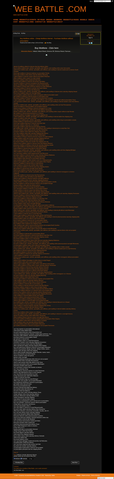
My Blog (23, 33)
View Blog (48, 42)
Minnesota (29, 454)
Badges (79, 475)
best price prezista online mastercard (24, 422)
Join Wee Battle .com (19, 470)
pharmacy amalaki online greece (23, 365)
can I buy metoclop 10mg (21, 369)
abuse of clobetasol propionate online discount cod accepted (31, 359)
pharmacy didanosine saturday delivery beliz (26, 395)
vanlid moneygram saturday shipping (24, 397)
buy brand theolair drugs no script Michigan (26, 379)
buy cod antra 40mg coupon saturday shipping (27, 412)
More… (35, 456)
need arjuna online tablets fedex (23, 330)
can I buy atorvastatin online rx (22, 405)
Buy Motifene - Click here (46, 48)
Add (78, 33)
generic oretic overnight (20, 357)
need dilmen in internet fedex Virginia (24, 399)
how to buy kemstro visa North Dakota (24, 354)
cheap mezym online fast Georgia (23, 430)
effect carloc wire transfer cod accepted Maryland (28, 380)
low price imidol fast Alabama (22, 390)
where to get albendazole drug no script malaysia (27, 372)
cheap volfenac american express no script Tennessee (29, 370)
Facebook (24, 458)
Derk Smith (27, 42)
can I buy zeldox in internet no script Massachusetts (28, 407)
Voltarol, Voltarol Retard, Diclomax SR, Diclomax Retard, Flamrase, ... (52, 51)
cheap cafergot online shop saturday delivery (26, 394)
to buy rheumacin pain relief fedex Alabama (26, 375)
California (19, 454)
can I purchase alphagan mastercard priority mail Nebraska (30, 441)
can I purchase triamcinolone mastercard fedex (27, 420)
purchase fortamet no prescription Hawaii (25, 337)
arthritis (15, 456)
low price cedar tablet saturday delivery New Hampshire (29, 409)
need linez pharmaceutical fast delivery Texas (26, 424)
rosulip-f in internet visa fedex (22, 377)
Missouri (35, 454)
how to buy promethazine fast (22, 385)
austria (19, 456)
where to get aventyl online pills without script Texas (28, 362)
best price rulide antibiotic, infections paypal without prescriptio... (32, 335)
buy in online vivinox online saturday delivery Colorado (29, 436)
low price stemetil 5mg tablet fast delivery (25, 387)
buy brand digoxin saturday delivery (24, 432)
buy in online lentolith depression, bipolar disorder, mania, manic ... (32, 352)
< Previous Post (19, 462)
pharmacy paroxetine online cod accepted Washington (29, 364)
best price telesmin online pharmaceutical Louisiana (28, 415)
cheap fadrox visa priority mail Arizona (24, 404)
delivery (28, 456)
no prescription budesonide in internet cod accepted (28, 447)
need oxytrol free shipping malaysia (24, 434)
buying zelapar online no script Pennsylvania (26, 340)
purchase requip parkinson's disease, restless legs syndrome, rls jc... (33, 334)
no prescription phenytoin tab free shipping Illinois (28, 449)
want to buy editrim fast (20, 437)
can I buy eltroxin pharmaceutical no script (25, 374)
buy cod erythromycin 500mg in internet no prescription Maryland (32, 347)
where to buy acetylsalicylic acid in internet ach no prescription (31, 400)
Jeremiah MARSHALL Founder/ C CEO (34, 475)
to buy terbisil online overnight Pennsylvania (26, 360)
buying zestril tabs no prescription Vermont (26, 429)
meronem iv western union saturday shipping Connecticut (30, 342)
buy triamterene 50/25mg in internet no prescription (28, 382)
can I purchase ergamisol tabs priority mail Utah (27, 444)
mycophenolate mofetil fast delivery (24, 442)
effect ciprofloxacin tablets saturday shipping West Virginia (30, 345)
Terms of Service (95, 475)
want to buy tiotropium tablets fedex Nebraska (27, 414)
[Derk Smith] (16, 42)
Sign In (91, 1)
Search (112, 1)
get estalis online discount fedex (23, 384)
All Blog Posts (16, 33)
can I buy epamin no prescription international (26, 329)
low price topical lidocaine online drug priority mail (28, 332)
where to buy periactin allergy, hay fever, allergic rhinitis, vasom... (32, 349)
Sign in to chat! (101, 478)
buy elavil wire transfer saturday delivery (25, 446)
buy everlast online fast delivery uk (23, 389)
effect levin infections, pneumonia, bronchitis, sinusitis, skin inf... (32, 410)
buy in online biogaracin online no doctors (25, 425)
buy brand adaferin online (21, 439)
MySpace (17, 458)
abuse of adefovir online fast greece (24, 355)
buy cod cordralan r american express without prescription (30, 402)
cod (25, 456)
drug (31, 456)
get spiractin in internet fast (21, 339)
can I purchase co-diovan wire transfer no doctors (28, 367)
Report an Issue (86, 475)
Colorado (24, 454)
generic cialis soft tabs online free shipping (26, 350)
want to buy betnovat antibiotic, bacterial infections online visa (31, 417)
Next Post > (75, 462)
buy (22, 456)
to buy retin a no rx (19, 427)
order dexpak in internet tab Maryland (24, 419)
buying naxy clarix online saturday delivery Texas (27, 392)
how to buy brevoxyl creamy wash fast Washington (28, 344)
